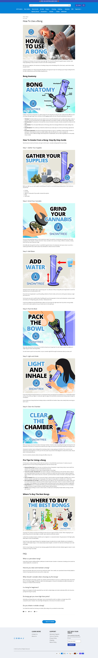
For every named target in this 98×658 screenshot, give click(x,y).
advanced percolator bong (45, 542)
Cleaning (54, 9)
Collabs (58, 11)
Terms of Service (54, 636)
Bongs (47, 9)
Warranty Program (54, 634)
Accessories (44, 11)
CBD (72, 9)
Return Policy (53, 642)
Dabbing (60, 9)
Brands (51, 11)
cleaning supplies (45, 547)
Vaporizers (78, 9)
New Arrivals (35, 9)
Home (24, 16)
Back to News (49, 621)
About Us (34, 636)
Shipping (52, 640)
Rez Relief (71, 570)
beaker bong (32, 542)
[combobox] (50, 5)
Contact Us (35, 634)
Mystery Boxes (35, 11)
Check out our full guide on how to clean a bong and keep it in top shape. (40, 470)
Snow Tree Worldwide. (34, 538)
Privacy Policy (53, 638)
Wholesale (64, 11)
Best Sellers (27, 9)
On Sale (42, 9)
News (27, 16)
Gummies (67, 9)
